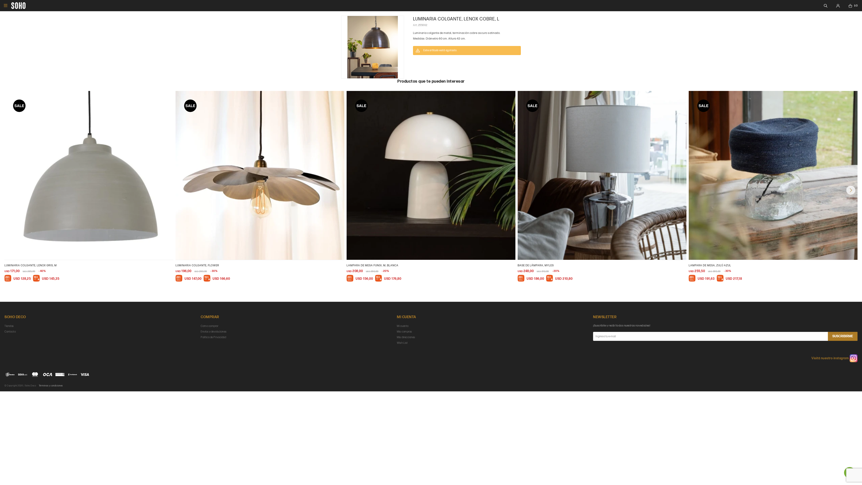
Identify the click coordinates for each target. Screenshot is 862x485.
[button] (850, 190)
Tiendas (9, 326)
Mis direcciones (406, 337)
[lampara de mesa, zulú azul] (773, 175)
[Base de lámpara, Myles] (602, 175)
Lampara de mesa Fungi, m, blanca (372, 265)
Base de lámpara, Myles (536, 265)
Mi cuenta (403, 326)
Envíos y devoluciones (214, 331)
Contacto (10, 331)
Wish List (402, 343)
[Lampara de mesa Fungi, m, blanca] (431, 175)
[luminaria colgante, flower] (260, 175)
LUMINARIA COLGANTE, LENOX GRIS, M (30, 265)
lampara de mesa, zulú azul (710, 265)
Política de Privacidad (213, 337)
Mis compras (404, 331)
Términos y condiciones (51, 385)
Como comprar (209, 326)
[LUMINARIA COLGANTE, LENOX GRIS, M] (88, 175)
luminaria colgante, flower (197, 265)
